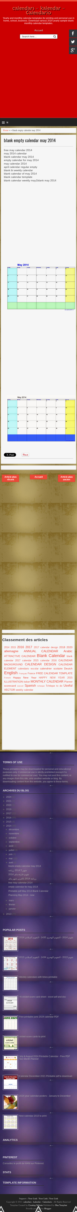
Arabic (68, 651)
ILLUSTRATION (13, 681)
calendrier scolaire (51, 668)
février (12, 904)
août (11, 846)
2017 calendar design (46, 647)
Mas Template (61, 1205)
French (7, 678)
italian (27, 682)
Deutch (68, 668)
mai (11, 858)
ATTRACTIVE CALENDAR (20, 656)
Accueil (38, 30)
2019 (9, 809)
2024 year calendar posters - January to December (45, 1096)
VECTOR (9, 689)
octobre (13, 838)
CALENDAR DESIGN (40, 664)
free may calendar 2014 (20, 882)
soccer (20, 686)
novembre (14, 833)
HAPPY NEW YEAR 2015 (56, 677)
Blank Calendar (51, 655)
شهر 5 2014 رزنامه (17, 870)
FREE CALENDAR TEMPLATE (54, 673)
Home (5, 130)
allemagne (11, 651)
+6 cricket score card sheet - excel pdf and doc (42, 997)
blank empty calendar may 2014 (30, 140)
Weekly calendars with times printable (38, 977)
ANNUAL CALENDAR (41, 651)
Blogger (47, 1208)
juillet (12, 850)
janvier (12, 909)
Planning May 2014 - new (21, 895)
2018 (62, 647)
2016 (20, 647)
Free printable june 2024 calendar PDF (39, 1016)
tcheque (41, 686)
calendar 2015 (30, 660)
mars (11, 900)
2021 (9, 801)
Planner (68, 682)
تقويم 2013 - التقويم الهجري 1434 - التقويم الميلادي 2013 (46, 957)
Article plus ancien (67, 478)
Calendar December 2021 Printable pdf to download (45, 1076)
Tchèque (50, 686)
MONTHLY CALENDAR (47, 681)
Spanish (30, 685)
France (31, 673)
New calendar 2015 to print (33, 1116)
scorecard (10, 685)
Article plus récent (10, 478)
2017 (28, 647)
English (11, 673)
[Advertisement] (38, 80)
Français (23, 673)
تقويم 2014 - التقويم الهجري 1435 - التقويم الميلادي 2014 (46, 937)
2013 (9, 914)
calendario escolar (28, 668)
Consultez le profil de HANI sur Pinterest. (23, 1163)
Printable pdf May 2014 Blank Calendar (28, 891)
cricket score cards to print (32, 1036)
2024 (9, 797)
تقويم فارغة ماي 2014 (18, 874)
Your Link (32, 1198)
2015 (13, 647)
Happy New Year (24, 677)
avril (11, 862)
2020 (70, 647)
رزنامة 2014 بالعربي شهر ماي (22, 878)
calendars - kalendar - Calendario (38, 10)
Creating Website (35, 1205)
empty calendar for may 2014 (23, 887)
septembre (14, 842)
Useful (68, 685)
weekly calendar (24, 690)
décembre (14, 829)
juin (11, 854)
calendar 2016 (48, 660)
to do (59, 686)
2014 (6, 647)
